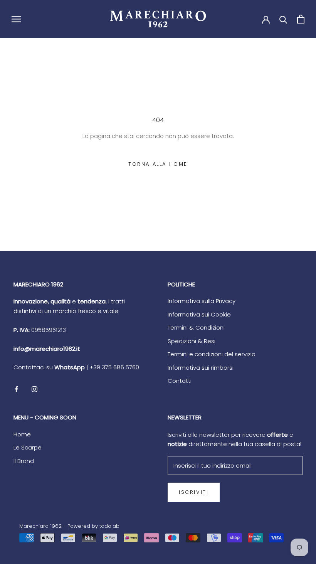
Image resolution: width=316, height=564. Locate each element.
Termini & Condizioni (196, 327)
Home (22, 434)
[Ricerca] (283, 19)
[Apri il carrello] (300, 19)
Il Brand (23, 461)
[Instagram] (34, 389)
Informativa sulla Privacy (201, 301)
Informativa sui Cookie (199, 314)
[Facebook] (16, 389)
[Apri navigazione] (16, 19)
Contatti (180, 381)
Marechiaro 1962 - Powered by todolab (69, 526)
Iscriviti (193, 492)
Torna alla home (158, 164)
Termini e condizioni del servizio (211, 354)
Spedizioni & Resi (191, 341)
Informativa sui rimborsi (201, 368)
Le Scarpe (27, 447)
